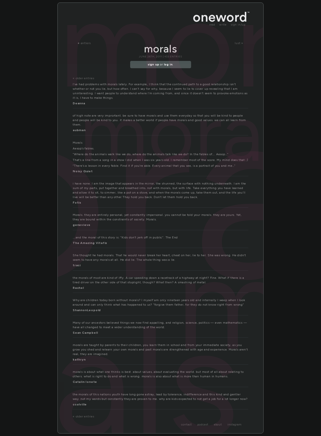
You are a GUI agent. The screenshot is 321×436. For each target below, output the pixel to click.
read (212, 24)
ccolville (80, 404)
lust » (239, 43)
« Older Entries (83, 78)
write (223, 24)
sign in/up (238, 24)
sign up (153, 64)
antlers (86, 43)
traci (77, 265)
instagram (234, 424)
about (218, 424)
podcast (202, 424)
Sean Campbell (85, 332)
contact (186, 424)
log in (168, 64)
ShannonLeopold (87, 310)
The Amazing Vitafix (90, 243)
